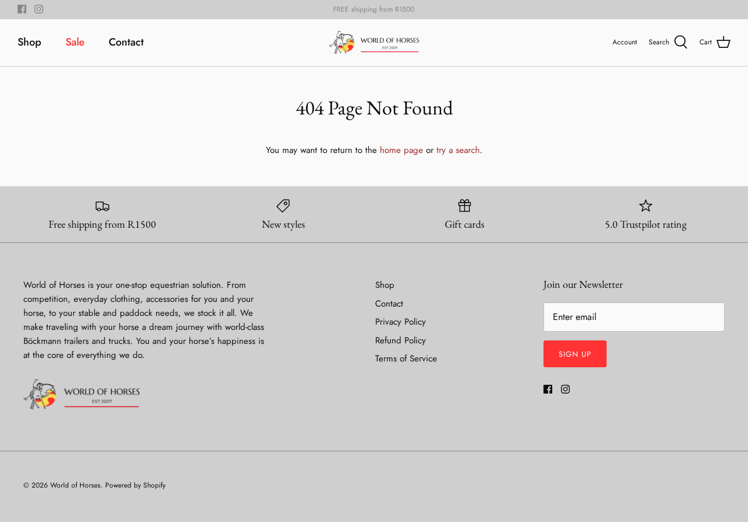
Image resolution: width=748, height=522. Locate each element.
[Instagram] (38, 9)
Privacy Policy (400, 321)
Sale (75, 42)
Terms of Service (406, 358)
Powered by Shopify (135, 485)
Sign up (575, 354)
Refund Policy (400, 340)
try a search (458, 150)
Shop (29, 42)
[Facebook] (22, 9)
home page (401, 150)
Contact (126, 42)
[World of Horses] (374, 42)
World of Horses (75, 485)
